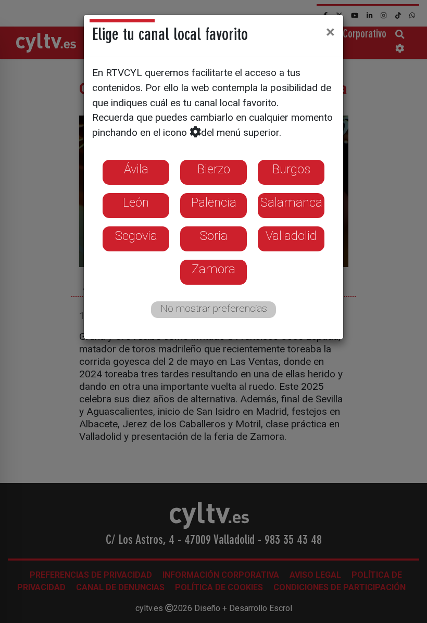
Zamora (213, 269)
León (136, 202)
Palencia (213, 202)
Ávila (136, 169)
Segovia (136, 235)
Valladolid (291, 235)
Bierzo (213, 169)
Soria (214, 235)
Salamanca (291, 202)
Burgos (291, 169)
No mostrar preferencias (213, 308)
